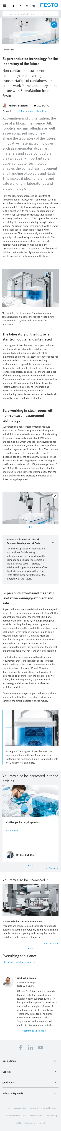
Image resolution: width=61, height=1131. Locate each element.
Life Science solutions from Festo (20, 962)
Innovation (9, 49)
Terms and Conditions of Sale (15, 1115)
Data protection (20, 1107)
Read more (12, 830)
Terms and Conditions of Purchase (43, 1107)
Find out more (51, 943)
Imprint (7, 1107)
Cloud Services (36, 1115)
